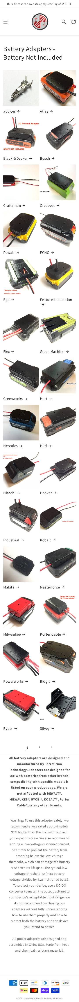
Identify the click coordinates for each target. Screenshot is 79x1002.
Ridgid (45, 681)
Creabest (47, 205)
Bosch (45, 158)
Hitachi (9, 492)
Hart (43, 398)
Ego (6, 299)
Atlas (44, 111)
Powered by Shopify (53, 998)
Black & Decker (15, 158)
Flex (6, 351)
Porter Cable (50, 634)
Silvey (45, 728)
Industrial (11, 540)
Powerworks (13, 681)
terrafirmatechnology (33, 998)
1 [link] (28, 747)
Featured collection (56, 299)
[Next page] (51, 747)
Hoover (46, 492)
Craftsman (12, 205)
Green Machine (52, 351)
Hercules (10, 445)
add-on (9, 111)
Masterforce (50, 587)
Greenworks (13, 398)
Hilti (43, 445)
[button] (5, 22)
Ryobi (8, 728)
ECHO (44, 252)
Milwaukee (12, 634)
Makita (9, 587)
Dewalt (9, 252)
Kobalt (45, 540)
